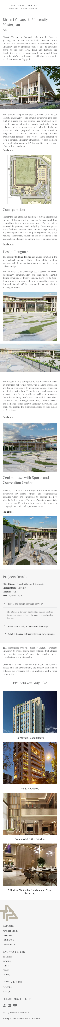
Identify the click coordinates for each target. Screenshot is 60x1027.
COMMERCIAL (9, 944)
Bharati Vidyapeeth (12, 37)
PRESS (6, 965)
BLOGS (6, 970)
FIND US (6, 991)
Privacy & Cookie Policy (13, 1018)
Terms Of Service (32, 1018)
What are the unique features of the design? (29, 626)
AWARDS (7, 961)
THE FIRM (7, 956)
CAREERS (7, 987)
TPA (4, 647)
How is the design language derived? (25, 603)
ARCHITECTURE (10, 930)
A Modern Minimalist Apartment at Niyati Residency (30, 891)
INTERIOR (7, 935)
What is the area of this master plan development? (31, 633)
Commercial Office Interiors (30, 839)
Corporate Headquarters (30, 737)
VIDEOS (6, 974)
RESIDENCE (8, 939)
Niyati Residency (30, 788)
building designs (23, 256)
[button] (30, 603)
